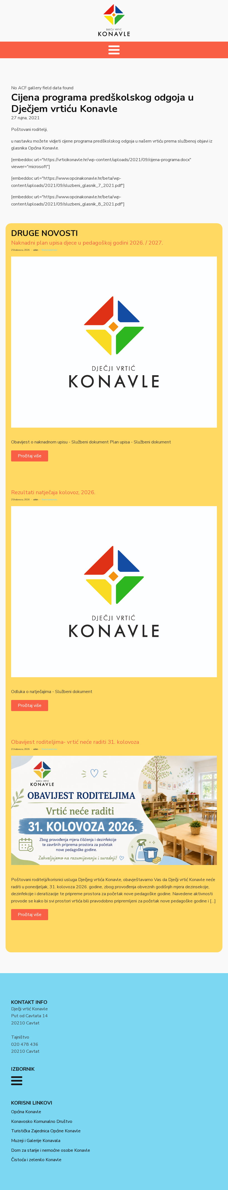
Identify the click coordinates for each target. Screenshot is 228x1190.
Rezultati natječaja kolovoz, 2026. (53, 492)
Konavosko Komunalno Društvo (41, 1121)
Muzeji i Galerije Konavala (35, 1141)
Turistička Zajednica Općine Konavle (46, 1131)
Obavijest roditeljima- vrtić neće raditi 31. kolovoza (75, 742)
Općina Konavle (26, 1112)
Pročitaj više (29, 456)
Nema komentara (49, 250)
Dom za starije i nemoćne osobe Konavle (50, 1150)
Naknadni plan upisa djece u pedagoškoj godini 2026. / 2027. (87, 243)
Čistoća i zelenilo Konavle (36, 1160)
